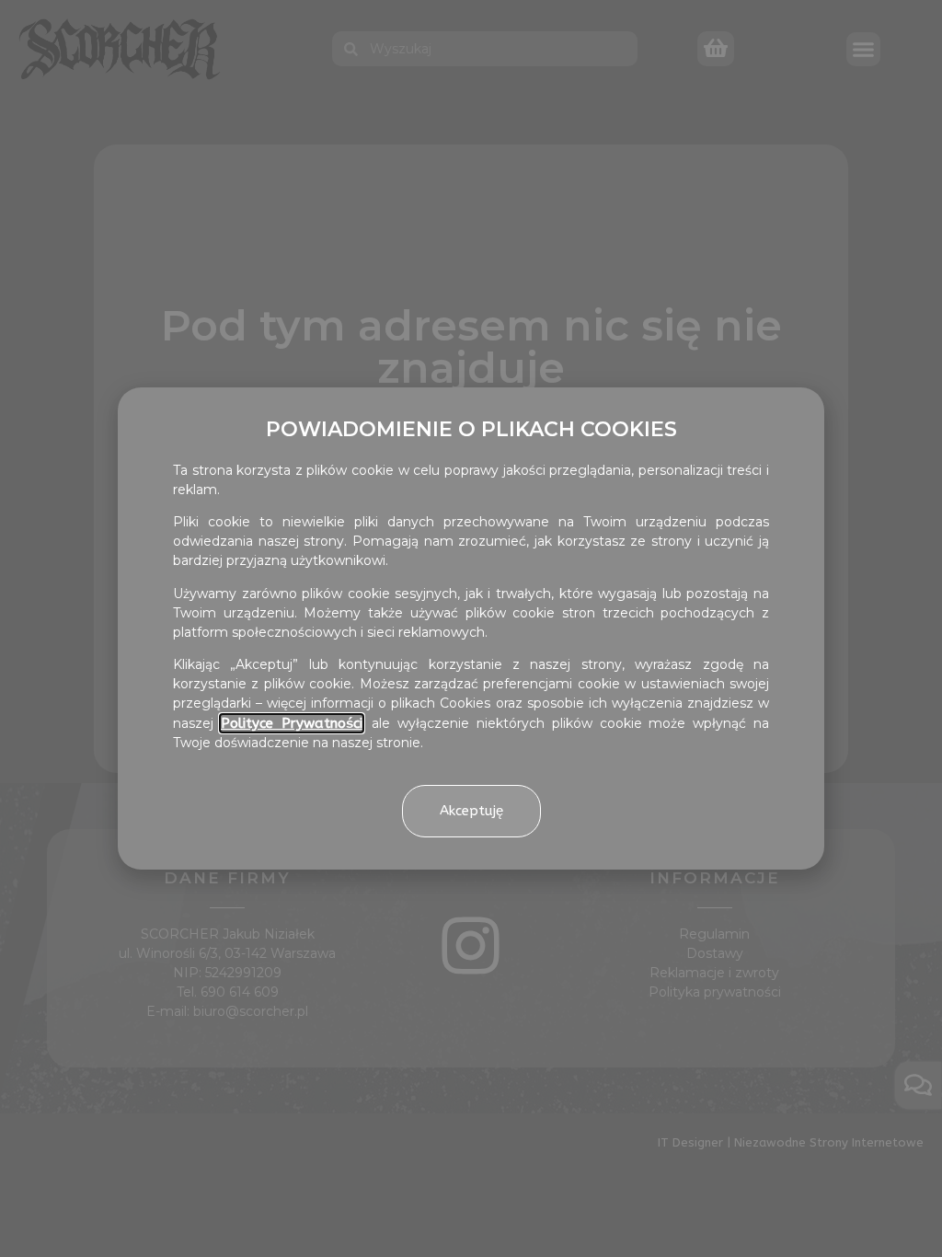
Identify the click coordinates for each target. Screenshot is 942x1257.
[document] (471, 628)
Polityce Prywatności (291, 723)
